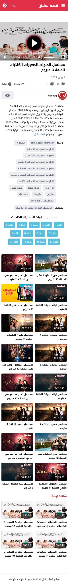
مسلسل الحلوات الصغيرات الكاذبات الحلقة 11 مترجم (52, 554)
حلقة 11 (41, 241)
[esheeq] (62, 99)
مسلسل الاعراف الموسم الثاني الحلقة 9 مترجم (19, 456)
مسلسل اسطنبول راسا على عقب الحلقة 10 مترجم (17, 366)
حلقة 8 (28, 233)
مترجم (50, 194)
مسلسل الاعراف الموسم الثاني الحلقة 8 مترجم (53, 485)
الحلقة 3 (20, 143)
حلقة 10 (54, 241)
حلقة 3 (34, 225)
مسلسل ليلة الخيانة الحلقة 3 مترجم (17, 485)
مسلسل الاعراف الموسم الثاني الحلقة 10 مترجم (19, 396)
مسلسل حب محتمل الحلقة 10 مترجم (18, 307)
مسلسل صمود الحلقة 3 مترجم (53, 366)
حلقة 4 (22, 225)
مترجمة (38, 194)
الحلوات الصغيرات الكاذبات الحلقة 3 (36, 169)
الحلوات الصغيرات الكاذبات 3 (39, 156)
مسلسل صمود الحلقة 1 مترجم (20, 426)
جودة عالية (33, 188)
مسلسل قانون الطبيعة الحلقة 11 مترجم (20, 337)
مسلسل (23, 194)
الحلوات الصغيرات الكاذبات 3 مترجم (36, 162)
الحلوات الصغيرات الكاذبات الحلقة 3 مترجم (32, 175)
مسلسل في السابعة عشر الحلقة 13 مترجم (52, 277)
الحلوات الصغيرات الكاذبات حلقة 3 (36, 181)
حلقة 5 (9, 225)
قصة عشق (48, 5)
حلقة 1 (58, 225)
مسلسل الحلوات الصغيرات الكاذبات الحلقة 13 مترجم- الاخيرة (52, 526)
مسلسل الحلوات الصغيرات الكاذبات (34, 208)
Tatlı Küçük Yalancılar (42, 143)
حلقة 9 (15, 233)
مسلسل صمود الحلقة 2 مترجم (53, 426)
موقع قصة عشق (50, 579)
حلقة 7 (40, 233)
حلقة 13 (14, 241)
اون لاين (49, 188)
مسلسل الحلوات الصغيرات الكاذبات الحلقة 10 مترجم (18, 554)
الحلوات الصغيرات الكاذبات (40, 149)
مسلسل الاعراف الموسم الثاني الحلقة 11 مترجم (19, 277)
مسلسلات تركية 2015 (42, 201)
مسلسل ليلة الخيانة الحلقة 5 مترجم (51, 307)
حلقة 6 (52, 233)
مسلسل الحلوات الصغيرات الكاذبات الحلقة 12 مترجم (18, 524)
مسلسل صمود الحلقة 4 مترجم (53, 337)
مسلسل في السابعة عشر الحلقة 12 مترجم (52, 456)
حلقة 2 (46, 225)
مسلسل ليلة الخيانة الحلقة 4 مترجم (51, 396)
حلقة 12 (27, 241)
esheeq (52, 96)
